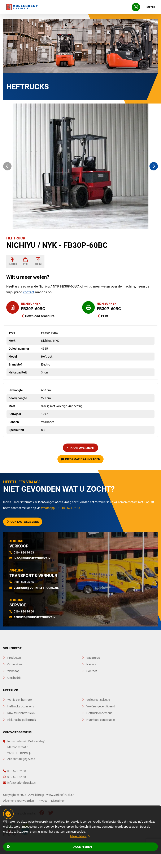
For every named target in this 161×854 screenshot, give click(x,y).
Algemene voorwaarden (19, 800)
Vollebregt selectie (98, 699)
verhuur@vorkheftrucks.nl (36, 587)
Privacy (43, 800)
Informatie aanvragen (82, 459)
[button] (7, 166)
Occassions (14, 664)
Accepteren (82, 846)
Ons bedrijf (14, 677)
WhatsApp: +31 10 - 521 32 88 (60, 508)
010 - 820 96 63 (24, 552)
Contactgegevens (24, 521)
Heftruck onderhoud (99, 713)
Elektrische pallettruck (21, 719)
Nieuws (91, 664)
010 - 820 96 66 (24, 582)
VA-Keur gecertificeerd (100, 706)
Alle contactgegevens (21, 759)
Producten (14, 657)
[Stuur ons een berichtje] (136, 7)
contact (28, 292)
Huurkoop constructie (100, 719)
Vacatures (93, 657)
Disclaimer (58, 800)
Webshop (13, 671)
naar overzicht (82, 447)
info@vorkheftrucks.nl (33, 558)
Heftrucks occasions (20, 706)
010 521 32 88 (16, 771)
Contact (91, 671)
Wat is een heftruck (19, 699)
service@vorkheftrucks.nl (35, 617)
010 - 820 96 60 (24, 611)
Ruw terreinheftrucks (21, 713)
